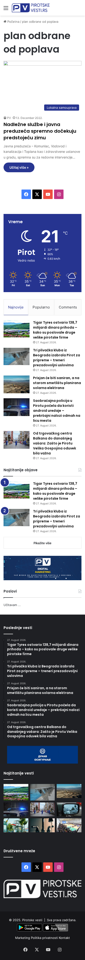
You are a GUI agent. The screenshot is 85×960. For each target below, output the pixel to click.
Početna (12, 21)
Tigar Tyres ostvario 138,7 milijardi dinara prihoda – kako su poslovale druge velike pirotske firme (55, 330)
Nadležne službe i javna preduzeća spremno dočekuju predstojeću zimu (40, 131)
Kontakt (64, 938)
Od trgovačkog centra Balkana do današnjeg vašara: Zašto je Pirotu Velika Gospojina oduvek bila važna (54, 443)
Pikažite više (42, 543)
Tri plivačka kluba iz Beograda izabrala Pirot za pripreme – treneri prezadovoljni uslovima (56, 357)
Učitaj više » (19, 167)
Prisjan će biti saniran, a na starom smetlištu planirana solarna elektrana (57, 383)
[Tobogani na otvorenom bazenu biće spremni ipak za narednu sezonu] (16, 825)
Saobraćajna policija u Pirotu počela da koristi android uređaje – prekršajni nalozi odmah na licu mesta (56, 410)
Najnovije (16, 307)
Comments (68, 307)
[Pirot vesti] (31, 7)
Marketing (23, 938)
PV (9, 118)
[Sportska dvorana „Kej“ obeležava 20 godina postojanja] (69, 825)
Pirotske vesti (32, 920)
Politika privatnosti (45, 938)
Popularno (41, 307)
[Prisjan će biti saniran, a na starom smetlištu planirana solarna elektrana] (17, 384)
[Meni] (6, 9)
